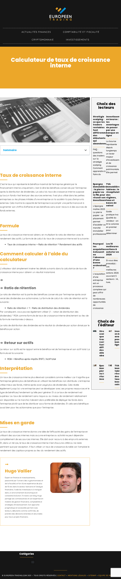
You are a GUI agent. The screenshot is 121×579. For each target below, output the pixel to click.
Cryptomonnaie (43, 39)
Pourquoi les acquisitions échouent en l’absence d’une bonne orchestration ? (101, 256)
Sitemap (92, 575)
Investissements (77, 39)
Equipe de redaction (108, 575)
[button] (86, 150)
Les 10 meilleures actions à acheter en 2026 (112, 249)
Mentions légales (77, 575)
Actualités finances (36, 32)
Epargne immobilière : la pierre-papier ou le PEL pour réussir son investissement (102, 192)
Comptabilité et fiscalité (81, 32)
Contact (61, 575)
